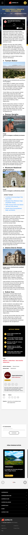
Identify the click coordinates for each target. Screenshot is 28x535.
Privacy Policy (16, 528)
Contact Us (16, 525)
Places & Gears (11, 13)
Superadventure (5, 13)
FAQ (2, 530)
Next (25, 482)
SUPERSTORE (4, 512)
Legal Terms (3, 528)
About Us (3, 525)
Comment (14, 432)
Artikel (8, 13)
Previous (2, 482)
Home (1, 13)
